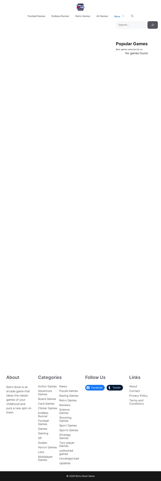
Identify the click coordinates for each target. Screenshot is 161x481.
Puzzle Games (68, 391)
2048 (28, 362)
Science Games (64, 411)
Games (42, 428)
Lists (41, 452)
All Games (102, 16)
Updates (64, 463)
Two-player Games (67, 444)
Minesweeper (28, 306)
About (133, 386)
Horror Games (47, 447)
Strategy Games (65, 436)
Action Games (47, 386)
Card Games (46, 403)
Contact (134, 391)
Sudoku (28, 250)
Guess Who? (28, 137)
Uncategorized (69, 458)
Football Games (36, 16)
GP (40, 438)
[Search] (152, 25)
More (117, 16)
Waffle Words (28, 81)
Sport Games (68, 425)
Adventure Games (45, 392)
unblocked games (66, 452)
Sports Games (68, 430)
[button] (132, 16)
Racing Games (68, 395)
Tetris (28, 193)
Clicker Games (47, 408)
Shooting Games (65, 419)
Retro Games (82, 16)
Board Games (47, 399)
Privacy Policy (138, 395)
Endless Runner (60, 16)
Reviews (64, 405)
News (63, 386)
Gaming (43, 433)
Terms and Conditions (136, 402)
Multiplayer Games (45, 458)
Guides (42, 442)
